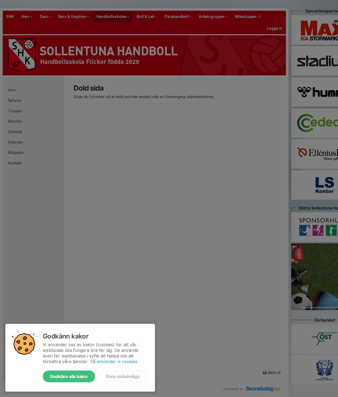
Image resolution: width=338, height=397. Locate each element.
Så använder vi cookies (113, 361)
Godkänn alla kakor (69, 376)
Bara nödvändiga (122, 376)
